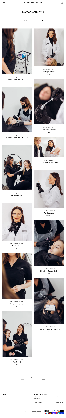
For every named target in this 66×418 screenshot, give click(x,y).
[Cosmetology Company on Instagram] (2, 412)
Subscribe (58, 402)
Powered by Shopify (33, 412)
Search (4, 394)
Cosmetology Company (33, 3)
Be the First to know (41, 394)
